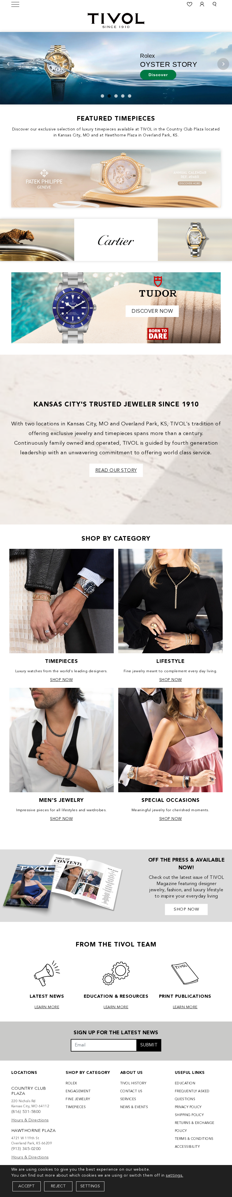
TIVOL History (133, 1083)
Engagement (78, 1091)
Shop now (186, 909)
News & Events (134, 1107)
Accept (26, 1186)
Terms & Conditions (194, 1139)
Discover (158, 74)
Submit (149, 1045)
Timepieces (76, 1107)
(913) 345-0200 (26, 1149)
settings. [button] (174, 1175)
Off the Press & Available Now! (186, 864)
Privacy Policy (188, 1107)
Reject (58, 1186)
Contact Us (131, 1091)
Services (128, 1099)
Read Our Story (116, 470)
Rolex (71, 1083)
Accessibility (187, 1147)
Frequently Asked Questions (192, 1095)
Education (185, 1083)
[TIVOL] (116, 20)
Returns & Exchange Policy (194, 1127)
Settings (90, 1186)
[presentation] (8, 64)
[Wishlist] (189, 4)
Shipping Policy (189, 1115)
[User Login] (202, 4)
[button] (214, 4)
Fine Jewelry (78, 1099)
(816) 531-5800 (26, 1112)
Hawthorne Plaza (33, 1131)
